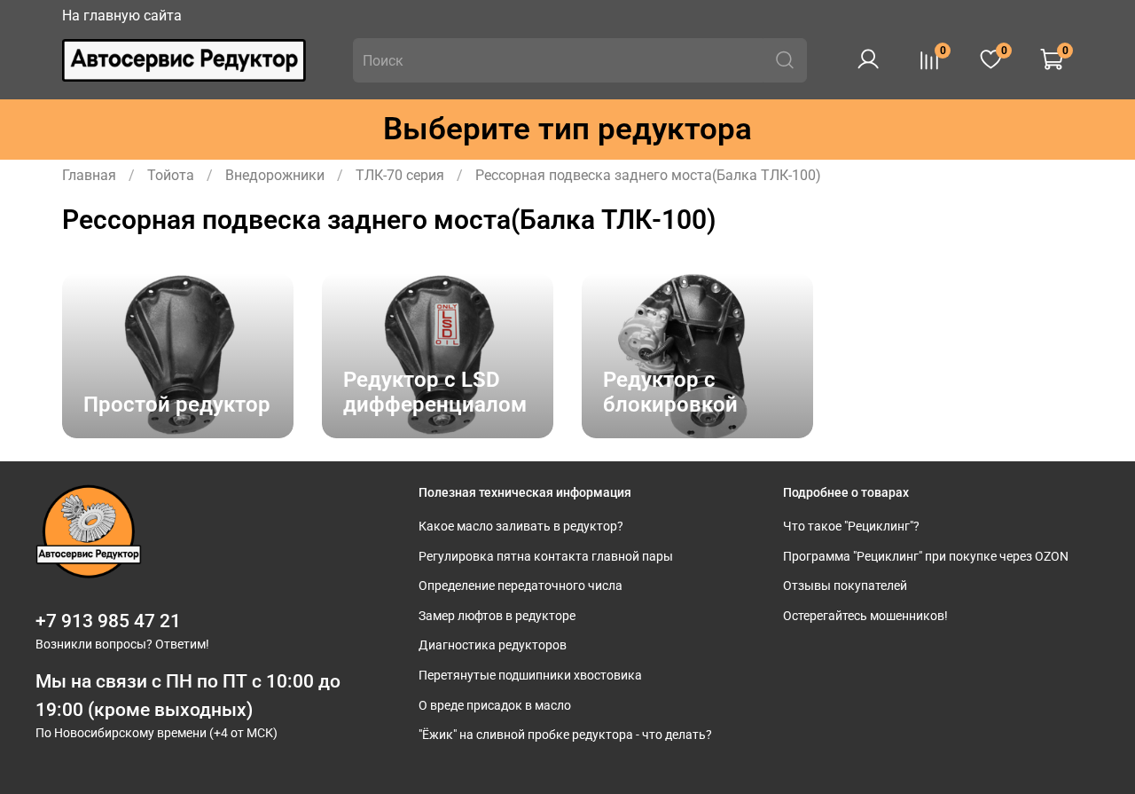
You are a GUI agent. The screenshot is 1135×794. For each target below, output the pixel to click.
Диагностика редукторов (493, 645)
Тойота (170, 175)
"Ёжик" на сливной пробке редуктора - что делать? (565, 735)
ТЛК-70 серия (400, 175)
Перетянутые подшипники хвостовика (530, 675)
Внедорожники (275, 175)
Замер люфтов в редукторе (497, 616)
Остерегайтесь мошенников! (865, 616)
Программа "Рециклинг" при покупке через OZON (925, 556)
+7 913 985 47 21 (108, 621)
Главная (89, 175)
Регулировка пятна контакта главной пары (546, 556)
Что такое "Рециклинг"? (851, 526)
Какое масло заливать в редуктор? (521, 526)
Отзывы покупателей (845, 586)
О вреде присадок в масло (495, 705)
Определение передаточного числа (520, 586)
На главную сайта (122, 15)
